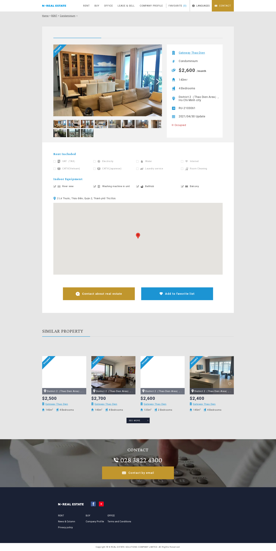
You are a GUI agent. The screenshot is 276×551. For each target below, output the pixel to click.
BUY (97, 5)
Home (45, 16)
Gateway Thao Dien (192, 52)
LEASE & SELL (126, 5)
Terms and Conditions (119, 521)
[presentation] (157, 81)
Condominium (67, 16)
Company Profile (95, 521)
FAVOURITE (178, 5)
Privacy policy (65, 527)
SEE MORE (134, 420)
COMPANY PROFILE (151, 5)
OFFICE (108, 5)
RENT (86, 5)
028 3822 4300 (141, 460)
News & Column (66, 521)
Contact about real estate (102, 293)
